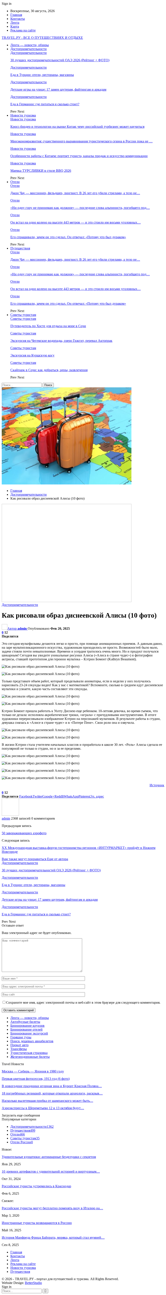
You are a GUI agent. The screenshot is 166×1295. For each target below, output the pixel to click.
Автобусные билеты (25, 1022)
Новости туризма (23, 115)
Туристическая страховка (29, 1053)
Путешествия (20, 248)
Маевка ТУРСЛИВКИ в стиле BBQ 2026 (40, 170)
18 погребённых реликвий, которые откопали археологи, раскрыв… (52, 1093)
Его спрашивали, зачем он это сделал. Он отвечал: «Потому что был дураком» (68, 237)
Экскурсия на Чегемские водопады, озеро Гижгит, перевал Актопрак (61, 340)
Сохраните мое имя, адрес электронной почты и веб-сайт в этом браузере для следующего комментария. (83, 1002)
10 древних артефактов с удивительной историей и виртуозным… (51, 1171)
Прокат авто (19, 1045)
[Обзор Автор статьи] (10, 814)
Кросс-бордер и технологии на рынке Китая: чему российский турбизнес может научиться (77, 126)
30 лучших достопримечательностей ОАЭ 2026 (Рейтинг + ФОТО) (59, 60)
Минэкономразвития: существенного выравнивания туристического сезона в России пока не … (81, 141)
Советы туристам (23, 315)
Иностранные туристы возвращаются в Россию (37, 1223)
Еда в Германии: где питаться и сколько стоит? (44, 104)
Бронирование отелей (26, 1029)
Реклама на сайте (23, 30)
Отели (15, 182)
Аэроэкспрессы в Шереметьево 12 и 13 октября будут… (43, 1108)
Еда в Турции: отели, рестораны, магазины (42, 75)
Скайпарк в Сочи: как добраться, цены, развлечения (49, 370)
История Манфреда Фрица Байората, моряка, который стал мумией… (53, 1237)
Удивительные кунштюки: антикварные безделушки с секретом (49, 1157)
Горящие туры (20, 1037)
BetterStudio (33, 1283)
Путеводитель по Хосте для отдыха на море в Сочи (48, 326)
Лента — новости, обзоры (29, 45)
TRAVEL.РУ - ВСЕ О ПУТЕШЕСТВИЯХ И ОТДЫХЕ (42, 37)
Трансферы (18, 1049)
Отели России (21, 1142)
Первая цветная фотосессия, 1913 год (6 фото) (36, 1078)
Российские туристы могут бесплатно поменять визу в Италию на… (52, 1208)
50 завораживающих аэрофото (24, 833)
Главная (16, 15)
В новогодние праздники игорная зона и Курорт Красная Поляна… (52, 1086)
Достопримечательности (28, 49)
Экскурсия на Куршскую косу (32, 355)
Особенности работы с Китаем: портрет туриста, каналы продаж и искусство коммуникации (79, 156)
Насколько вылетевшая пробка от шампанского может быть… (47, 1101)
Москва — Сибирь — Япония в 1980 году (33, 1071)
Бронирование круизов (27, 1025)
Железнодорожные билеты (30, 1056)
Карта (14, 26)
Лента (14, 22)
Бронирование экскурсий (29, 1033)
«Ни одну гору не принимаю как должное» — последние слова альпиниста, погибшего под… (80, 208)
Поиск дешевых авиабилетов (31, 1041)
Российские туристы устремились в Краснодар (36, 1186)
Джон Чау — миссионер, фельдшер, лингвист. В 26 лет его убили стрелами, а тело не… (75, 193)
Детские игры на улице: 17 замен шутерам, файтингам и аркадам (58, 89)
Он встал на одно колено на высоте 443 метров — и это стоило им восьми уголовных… (75, 222)
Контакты (17, 19)
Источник (157, 785)
